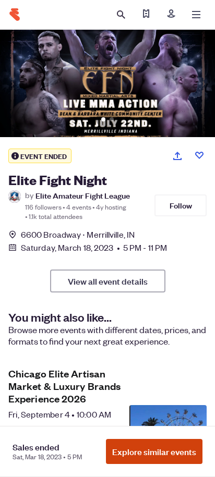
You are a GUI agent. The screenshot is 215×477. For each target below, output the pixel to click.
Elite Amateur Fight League (82, 195)
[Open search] (121, 14)
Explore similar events (154, 451)
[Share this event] (177, 155)
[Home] (14, 14)
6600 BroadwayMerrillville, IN (78, 234)
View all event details (108, 281)
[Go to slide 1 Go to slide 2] (107, 83)
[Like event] (199, 155)
